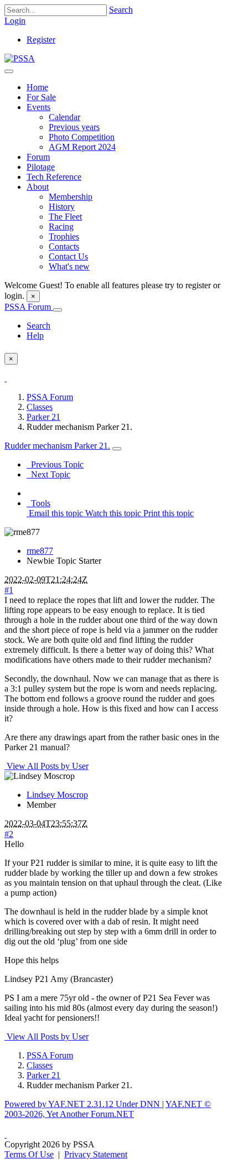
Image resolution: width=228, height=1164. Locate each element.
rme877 (40, 550)
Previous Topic (55, 464)
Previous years (74, 127)
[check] (5, 378)
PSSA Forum (28, 306)
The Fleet (65, 216)
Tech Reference (54, 176)
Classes (40, 407)
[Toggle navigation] (8, 71)
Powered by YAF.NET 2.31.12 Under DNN (83, 1104)
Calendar (64, 117)
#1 (8, 590)
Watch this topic (112, 513)
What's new (69, 266)
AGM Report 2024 (82, 147)
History (62, 206)
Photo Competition (82, 137)
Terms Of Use (29, 1154)
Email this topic (55, 513)
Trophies (64, 236)
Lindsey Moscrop (57, 794)
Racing (61, 226)
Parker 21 (43, 417)
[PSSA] (19, 58)
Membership (70, 196)
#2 (8, 834)
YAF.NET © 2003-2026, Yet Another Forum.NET (107, 1109)
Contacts (64, 246)
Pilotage (41, 167)
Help (35, 335)
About (38, 186)
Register (41, 39)
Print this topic (167, 513)
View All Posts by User (46, 766)
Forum (38, 157)
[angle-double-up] (5, 1134)
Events (38, 107)
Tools (38, 503)
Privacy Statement (95, 1154)
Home (37, 87)
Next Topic (48, 474)
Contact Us (68, 256)
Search (121, 9)
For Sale (41, 97)
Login (14, 20)
